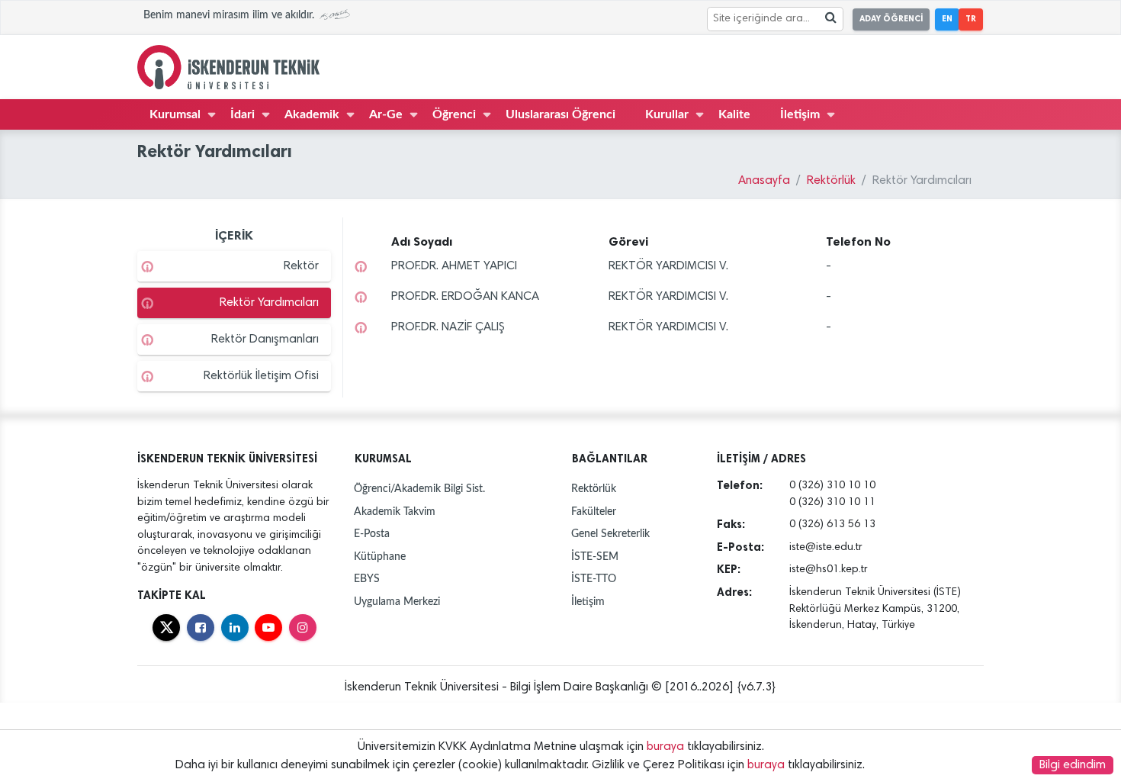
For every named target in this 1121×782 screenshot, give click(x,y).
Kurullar (667, 114)
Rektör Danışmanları (265, 339)
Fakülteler (593, 511)
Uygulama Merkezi (397, 601)
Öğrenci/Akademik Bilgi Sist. (419, 488)
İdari (242, 114)
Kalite (734, 114)
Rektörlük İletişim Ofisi (261, 376)
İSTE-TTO (593, 578)
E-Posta (372, 533)
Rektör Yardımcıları (269, 303)
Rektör (301, 266)
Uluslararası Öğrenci (560, 114)
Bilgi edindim (1072, 765)
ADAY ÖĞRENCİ (891, 19)
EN (947, 19)
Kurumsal (175, 114)
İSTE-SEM (594, 556)
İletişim (800, 114)
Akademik (311, 114)
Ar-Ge (386, 114)
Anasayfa (764, 181)
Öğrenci (454, 114)
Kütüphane (380, 556)
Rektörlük (831, 181)
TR (970, 19)
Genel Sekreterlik (610, 533)
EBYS (367, 578)
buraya (665, 747)
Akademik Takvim (394, 511)
